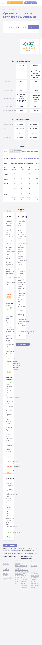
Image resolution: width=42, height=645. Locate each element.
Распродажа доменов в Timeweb (35, 577)
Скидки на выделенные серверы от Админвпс (25, 572)
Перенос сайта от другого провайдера (19, 562)
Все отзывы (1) (22, 344)
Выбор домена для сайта (7, 578)
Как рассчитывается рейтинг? (8, 562)
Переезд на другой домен (19, 575)
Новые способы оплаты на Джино (24, 580)
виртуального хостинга (26, 548)
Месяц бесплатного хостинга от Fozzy (35, 584)
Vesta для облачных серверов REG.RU (24, 564)
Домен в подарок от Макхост (35, 563)
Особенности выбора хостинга (7, 567)
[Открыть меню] (3, 3)
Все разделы (30, 3)
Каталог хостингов (15, 3)
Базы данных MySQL (17, 581)
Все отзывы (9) (10, 545)
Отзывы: (29, 50)
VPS (36, 548)
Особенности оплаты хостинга (7, 573)
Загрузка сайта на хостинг (18, 569)
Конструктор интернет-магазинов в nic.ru (25, 588)
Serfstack (14, 158)
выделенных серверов (11, 551)
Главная (5, 9)
